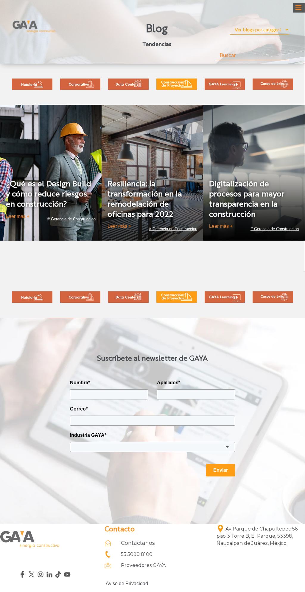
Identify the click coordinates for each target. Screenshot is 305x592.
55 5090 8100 (136, 554)
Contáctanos (138, 543)
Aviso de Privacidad (126, 583)
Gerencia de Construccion (73, 219)
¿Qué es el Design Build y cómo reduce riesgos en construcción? (48, 194)
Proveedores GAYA (143, 565)
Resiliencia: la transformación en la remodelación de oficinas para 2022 (145, 199)
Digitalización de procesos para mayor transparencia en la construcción (246, 199)
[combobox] (152, 447)
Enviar (220, 470)
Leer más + (17, 216)
